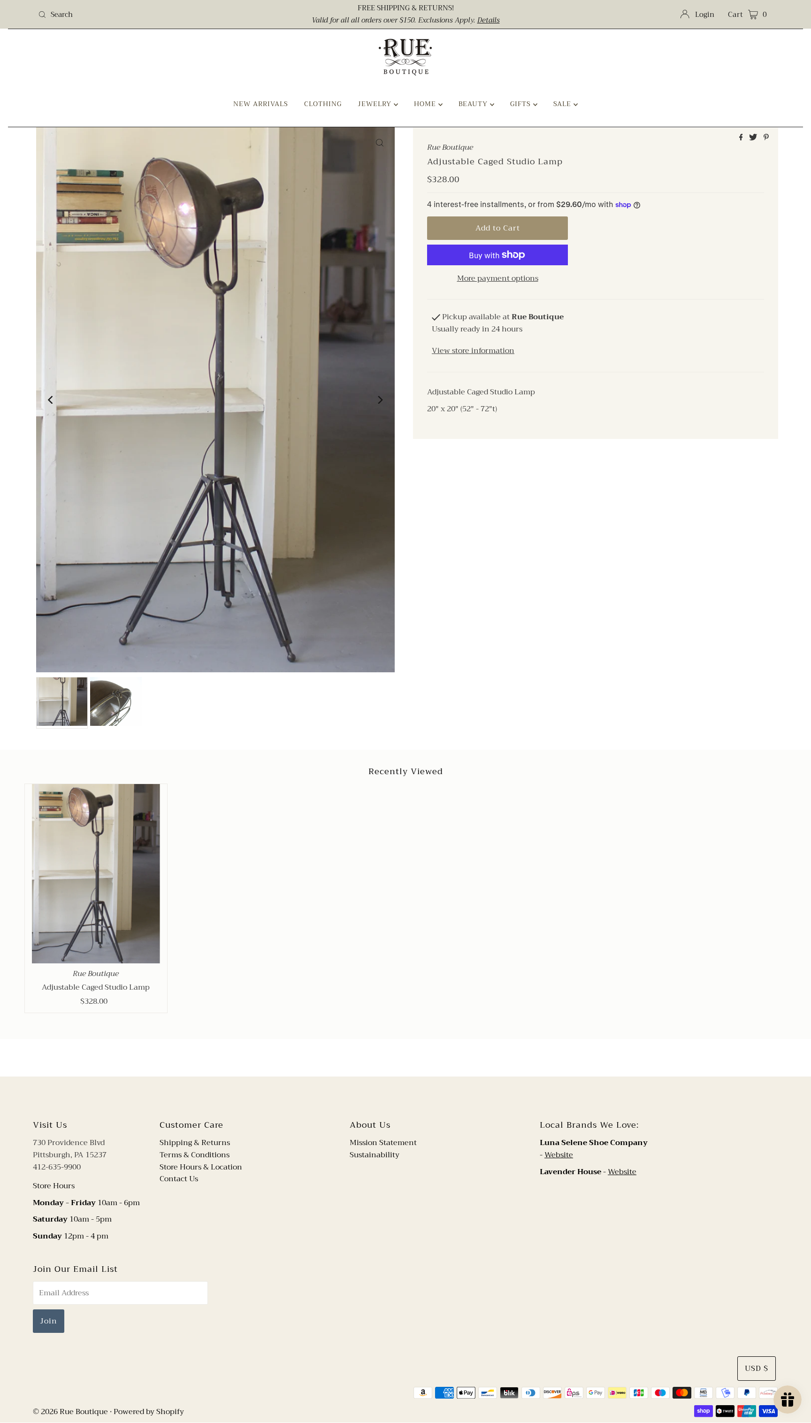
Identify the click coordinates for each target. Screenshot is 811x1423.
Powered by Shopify (149, 1411)
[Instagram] (413, 1097)
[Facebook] (396, 1097)
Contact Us (179, 1178)
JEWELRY (376, 103)
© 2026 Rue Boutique (70, 1411)
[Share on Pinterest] (766, 138)
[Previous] (51, 400)
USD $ (756, 1368)
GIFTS (521, 103)
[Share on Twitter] (754, 138)
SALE (563, 103)
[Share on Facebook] (742, 138)
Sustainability (374, 1154)
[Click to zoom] (379, 142)
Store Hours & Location (201, 1167)
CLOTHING (323, 103)
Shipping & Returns (195, 1142)
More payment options (497, 279)
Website (558, 1154)
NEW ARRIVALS (260, 103)
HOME (426, 103)
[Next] (379, 400)
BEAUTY (474, 103)
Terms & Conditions (195, 1154)
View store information (473, 350)
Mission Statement (383, 1142)
